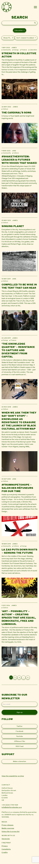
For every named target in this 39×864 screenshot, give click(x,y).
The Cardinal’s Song (16, 112)
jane (14, 151)
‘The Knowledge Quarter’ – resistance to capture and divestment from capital (18, 350)
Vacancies (6, 839)
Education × (19, 30)
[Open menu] (35, 7)
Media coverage (8, 828)
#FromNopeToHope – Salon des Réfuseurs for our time (17, 488)
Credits (5, 852)
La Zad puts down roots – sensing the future (19, 551)
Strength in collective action (19, 55)
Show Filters (8, 38)
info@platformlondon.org (12, 807)
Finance (24, 50)
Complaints (6, 849)
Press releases (7, 825)
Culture (5, 109)
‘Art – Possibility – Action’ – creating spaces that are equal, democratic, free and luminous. (19, 618)
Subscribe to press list (11, 831)
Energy (16, 50)
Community (7, 50)
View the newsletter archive (13, 776)
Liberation (33, 50)
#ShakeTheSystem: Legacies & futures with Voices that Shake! (19, 159)
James (14, 47)
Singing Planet (13, 226)
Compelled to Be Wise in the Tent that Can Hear (19, 286)
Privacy (5, 846)
